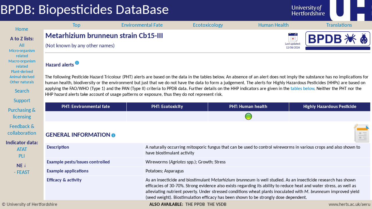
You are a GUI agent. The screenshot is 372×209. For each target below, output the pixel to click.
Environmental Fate (142, 25)
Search (22, 91)
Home (21, 29)
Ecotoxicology (208, 25)
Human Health (273, 25)
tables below (302, 89)
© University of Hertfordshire (29, 204)
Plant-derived (22, 72)
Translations (339, 25)
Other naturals (22, 82)
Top (76, 25)
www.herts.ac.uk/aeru (349, 204)
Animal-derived (22, 77)
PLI (22, 156)
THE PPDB (195, 204)
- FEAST (22, 172)
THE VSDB (216, 204)
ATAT (22, 149)
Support (22, 101)
